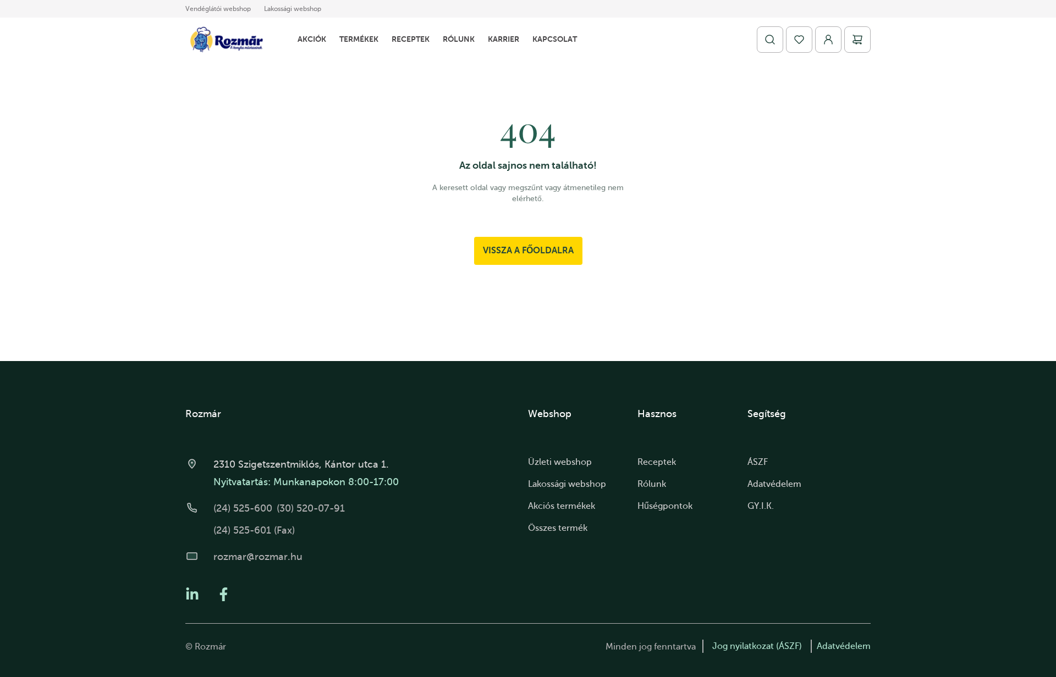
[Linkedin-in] (192, 594)
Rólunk (459, 39)
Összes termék (557, 528)
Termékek (358, 39)
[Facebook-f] (223, 594)
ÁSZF (757, 462)
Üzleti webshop (560, 462)
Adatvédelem (774, 484)
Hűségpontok (664, 506)
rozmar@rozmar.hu (257, 556)
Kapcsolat (554, 39)
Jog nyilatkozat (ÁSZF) (757, 646)
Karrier (503, 39)
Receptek (411, 39)
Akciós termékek (561, 506)
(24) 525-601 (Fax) (254, 530)
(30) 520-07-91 (311, 508)
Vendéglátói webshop (218, 9)
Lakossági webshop (292, 9)
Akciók (312, 39)
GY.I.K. (760, 506)
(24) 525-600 (242, 508)
